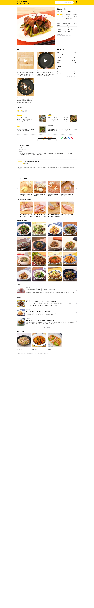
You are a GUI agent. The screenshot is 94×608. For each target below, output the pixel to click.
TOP (18, 353)
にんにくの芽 (60, 54)
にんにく (59, 57)
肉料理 (22, 353)
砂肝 (58, 52)
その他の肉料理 (28, 353)
